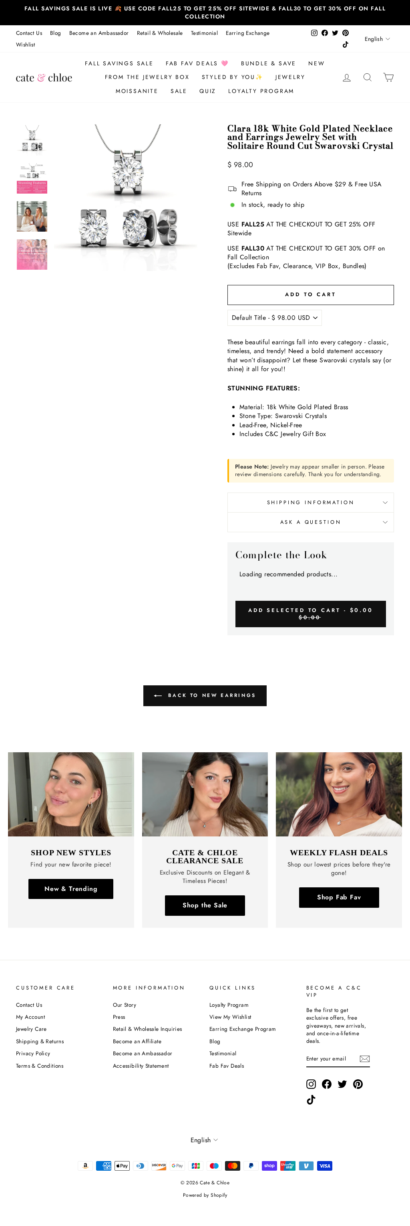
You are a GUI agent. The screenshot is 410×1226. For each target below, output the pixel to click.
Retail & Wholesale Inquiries (147, 1029)
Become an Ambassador (99, 33)
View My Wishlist (230, 1017)
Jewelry (290, 77)
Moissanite (137, 91)
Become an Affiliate (137, 1041)
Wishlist (25, 44)
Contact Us (29, 33)
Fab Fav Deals (226, 1066)
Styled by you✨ (232, 77)
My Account (30, 1017)
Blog (55, 33)
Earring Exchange (247, 33)
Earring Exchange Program (242, 1029)
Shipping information (311, 502)
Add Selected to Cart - (310, 613)
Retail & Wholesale (160, 33)
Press (119, 1017)
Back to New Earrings (210, 695)
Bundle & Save (268, 63)
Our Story (125, 1005)
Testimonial (204, 33)
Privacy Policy (33, 1053)
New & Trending (70, 888)
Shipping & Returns (40, 1041)
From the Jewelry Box (147, 77)
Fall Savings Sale (119, 63)
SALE (179, 91)
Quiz (207, 91)
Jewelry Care (31, 1029)
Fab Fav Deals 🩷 (197, 63)
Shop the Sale (205, 905)
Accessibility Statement (141, 1066)
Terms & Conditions (39, 1066)
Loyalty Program (261, 91)
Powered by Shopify (205, 1195)
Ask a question (311, 522)
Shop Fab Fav (339, 897)
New (316, 63)
